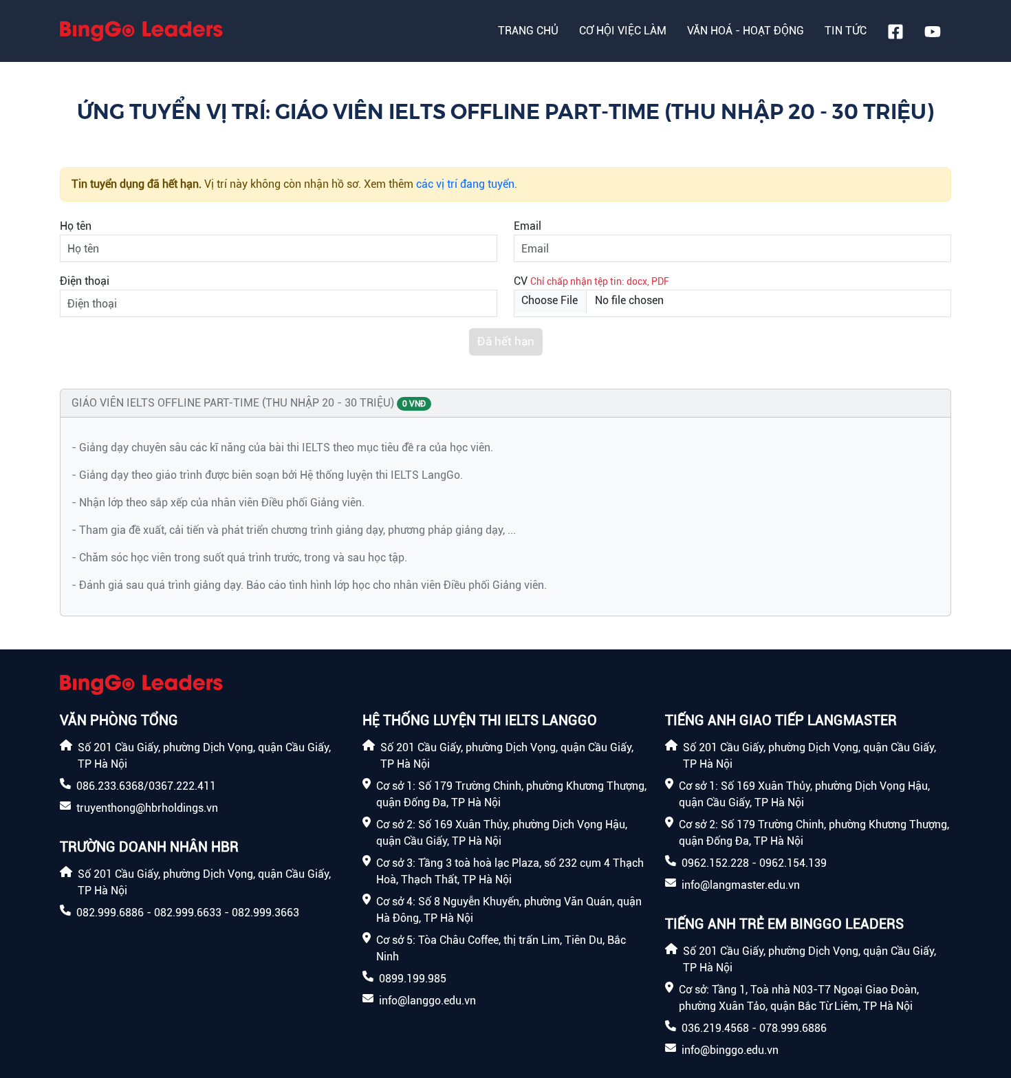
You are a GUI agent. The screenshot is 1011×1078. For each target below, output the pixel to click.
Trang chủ (528, 30)
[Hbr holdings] (141, 31)
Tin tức (846, 30)
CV (521, 281)
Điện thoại (84, 281)
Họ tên (75, 226)
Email (527, 226)
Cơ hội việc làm (622, 30)
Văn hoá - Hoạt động (745, 30)
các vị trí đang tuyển (465, 184)
